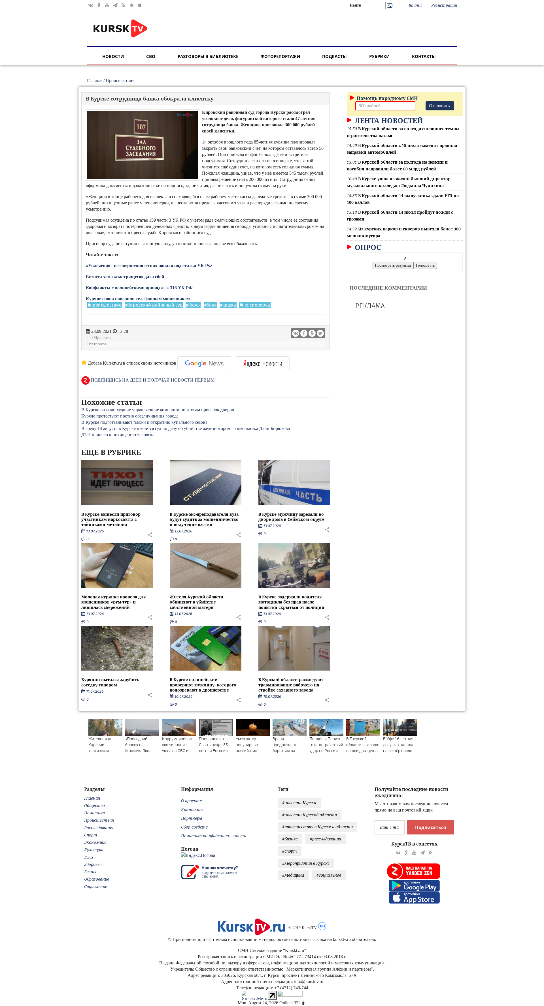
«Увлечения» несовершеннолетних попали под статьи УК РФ (149, 265)
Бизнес (90, 871)
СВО (150, 56)
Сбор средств (194, 827)
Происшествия (120, 80)
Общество (94, 805)
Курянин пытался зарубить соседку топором (110, 682)
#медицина (293, 875)
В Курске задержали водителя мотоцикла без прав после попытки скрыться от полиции (291, 602)
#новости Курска (299, 802)
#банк (210, 305)
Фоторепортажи (280, 56)
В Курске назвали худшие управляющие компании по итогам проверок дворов (157, 409)
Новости (113, 56)
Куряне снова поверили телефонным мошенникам (138, 298)
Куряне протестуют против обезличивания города (129, 416)
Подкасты (334, 56)
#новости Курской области (309, 814)
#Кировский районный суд (153, 305)
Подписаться (430, 827)
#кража (228, 305)
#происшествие (105, 305)
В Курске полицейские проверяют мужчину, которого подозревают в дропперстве (203, 684)
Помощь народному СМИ (387, 98)
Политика (94, 812)
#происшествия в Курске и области (317, 826)
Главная (94, 80)
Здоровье (92, 864)
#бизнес (290, 839)
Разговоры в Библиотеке (208, 56)
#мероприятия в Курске (306, 863)
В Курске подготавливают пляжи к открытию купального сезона (144, 422)
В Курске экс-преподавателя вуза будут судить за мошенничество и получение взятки (204, 519)
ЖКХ (89, 857)
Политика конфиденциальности (213, 835)
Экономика (95, 842)
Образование (96, 879)
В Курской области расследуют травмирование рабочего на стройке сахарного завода (290, 684)
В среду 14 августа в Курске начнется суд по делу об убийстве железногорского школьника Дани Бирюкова (185, 428)
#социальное (328, 875)
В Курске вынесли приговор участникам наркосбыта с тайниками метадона (111, 519)
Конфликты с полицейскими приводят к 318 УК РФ (139, 287)
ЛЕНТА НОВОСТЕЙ (388, 120)
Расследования (98, 827)
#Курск (193, 305)
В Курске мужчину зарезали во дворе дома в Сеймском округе (291, 516)
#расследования (325, 839)
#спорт (289, 851)
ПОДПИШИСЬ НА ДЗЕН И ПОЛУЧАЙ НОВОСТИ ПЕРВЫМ (152, 380)
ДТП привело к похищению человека (117, 434)
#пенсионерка (255, 305)
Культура (93, 849)
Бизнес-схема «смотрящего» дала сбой (125, 276)
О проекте (191, 800)
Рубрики (379, 56)
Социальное (95, 886)
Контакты (424, 56)
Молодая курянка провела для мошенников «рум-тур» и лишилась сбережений (113, 602)
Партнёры (191, 818)
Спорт (90, 835)
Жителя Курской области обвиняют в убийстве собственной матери (196, 602)
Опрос (367, 247)
